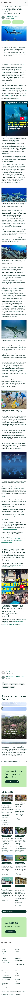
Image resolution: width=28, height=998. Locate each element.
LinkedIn (17, 970)
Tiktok (16, 981)
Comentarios (6, 22)
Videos (3, 949)
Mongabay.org (5, 975)
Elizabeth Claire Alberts (12, 16)
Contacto (17, 951)
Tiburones (5, 687)
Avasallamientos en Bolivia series (11, 761)
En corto (3, 958)
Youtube (17, 975)
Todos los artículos (8, 911)
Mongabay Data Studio (7, 987)
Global (12, 18)
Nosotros (17, 949)
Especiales (4, 956)
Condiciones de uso (19, 964)
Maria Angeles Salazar (12, 672)
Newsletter (10, 931)
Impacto (17, 956)
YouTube (21, 624)
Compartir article (17, 22)
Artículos (3, 954)
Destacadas (4, 960)
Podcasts (3, 951)
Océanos (22, 684)
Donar (16, 954)
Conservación (13, 684)
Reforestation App (6, 977)
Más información (11, 781)
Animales (5, 684)
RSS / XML (17, 983)
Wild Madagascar (5, 970)
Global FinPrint (8, 95)
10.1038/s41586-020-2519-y (10, 529)
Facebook (5, 624)
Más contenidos (5, 962)
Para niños (4, 973)
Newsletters (18, 958)
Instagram (15, 624)
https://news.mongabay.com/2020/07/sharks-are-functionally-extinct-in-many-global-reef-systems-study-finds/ (13, 540)
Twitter (10, 624)
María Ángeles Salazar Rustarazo (15, 676)
